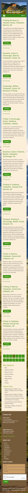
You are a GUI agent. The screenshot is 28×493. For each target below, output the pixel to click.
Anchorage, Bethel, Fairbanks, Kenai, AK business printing (11, 88)
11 (17, 360)
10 (13, 360)
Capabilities (7, 447)
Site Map (6, 458)
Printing (6, 383)
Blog (6, 367)
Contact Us (7, 454)
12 (20, 360)
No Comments (6, 48)
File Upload (7, 452)
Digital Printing (8, 378)
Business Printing (9, 374)
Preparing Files (8, 451)
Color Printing (8, 376)
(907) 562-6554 (10, 422)
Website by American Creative (18, 490)
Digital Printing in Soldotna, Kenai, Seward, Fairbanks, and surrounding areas (14, 390)
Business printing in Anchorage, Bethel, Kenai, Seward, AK (13, 221)
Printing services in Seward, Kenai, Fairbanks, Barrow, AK (14, 22)
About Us (6, 445)
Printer (6, 380)
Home (5, 443)
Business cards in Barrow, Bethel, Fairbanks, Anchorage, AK (14, 154)
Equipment (6, 449)
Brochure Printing (9, 369)
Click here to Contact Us (9, 436)
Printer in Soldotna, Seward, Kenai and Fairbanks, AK (11, 323)
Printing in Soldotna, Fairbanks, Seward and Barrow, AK (12, 187)
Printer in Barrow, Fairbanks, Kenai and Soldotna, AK (12, 256)
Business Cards (8, 372)
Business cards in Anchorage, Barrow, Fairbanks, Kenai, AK (11, 55)
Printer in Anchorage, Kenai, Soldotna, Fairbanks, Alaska (11, 121)
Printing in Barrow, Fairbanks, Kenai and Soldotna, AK (12, 289)
